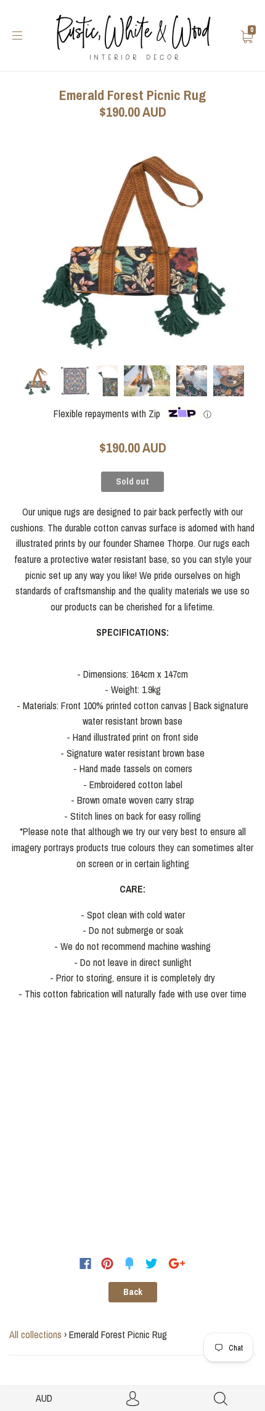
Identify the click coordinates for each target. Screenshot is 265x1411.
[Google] (177, 1263)
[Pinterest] (107, 1263)
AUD (44, 1398)
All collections (35, 1334)
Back (132, 1292)
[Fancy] (129, 1263)
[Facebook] (85, 1263)
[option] (132, 246)
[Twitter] (152, 1263)
